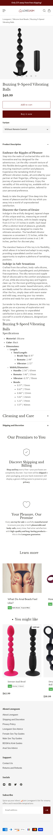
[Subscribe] (46, 810)
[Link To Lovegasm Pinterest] (21, 784)
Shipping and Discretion (13, 425)
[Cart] (49, 11)
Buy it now (26, 114)
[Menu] (4, 10)
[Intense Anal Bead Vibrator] (22, 650)
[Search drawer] (44, 11)
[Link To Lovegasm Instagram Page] (4, 784)
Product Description (12, 144)
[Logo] (26, 11)
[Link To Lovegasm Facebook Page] (10, 784)
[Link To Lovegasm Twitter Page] (15, 784)
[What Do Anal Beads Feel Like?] (22, 588)
